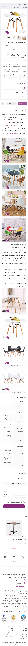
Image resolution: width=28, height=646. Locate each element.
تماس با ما (11, 639)
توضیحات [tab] (21, 103)
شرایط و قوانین (24, 645)
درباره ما (11, 637)
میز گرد (8, 55)
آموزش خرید (25, 639)
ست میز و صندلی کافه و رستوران (21, 6)
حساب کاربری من (10, 641)
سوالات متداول (24, 643)
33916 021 (19, 589)
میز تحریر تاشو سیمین (21, 548)
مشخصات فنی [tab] (10, 103)
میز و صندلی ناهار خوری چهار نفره (16, 57)
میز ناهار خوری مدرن (19, 273)
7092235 (19, 592)
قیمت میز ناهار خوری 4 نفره (12, 133)
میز (21, 55)
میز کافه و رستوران (10, 6)
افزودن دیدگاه (15, 506)
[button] (25, 553)
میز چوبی (19, 55)
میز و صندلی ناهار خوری (11, 125)
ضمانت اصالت (24, 641)
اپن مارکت (25, 4)
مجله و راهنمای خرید (9, 645)
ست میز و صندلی (18, 4)
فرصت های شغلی (10, 643)
